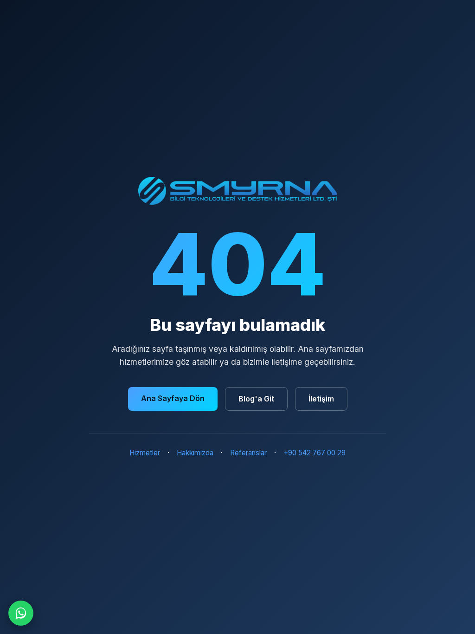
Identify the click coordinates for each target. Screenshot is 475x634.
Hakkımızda (195, 452)
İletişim (321, 398)
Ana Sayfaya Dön (173, 398)
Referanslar (248, 452)
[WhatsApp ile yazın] (20, 613)
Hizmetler (144, 452)
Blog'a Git (256, 398)
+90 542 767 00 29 (314, 452)
